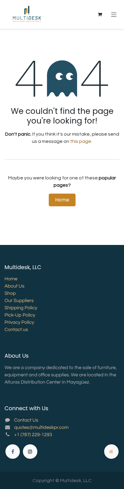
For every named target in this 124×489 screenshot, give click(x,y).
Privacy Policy (19, 322)
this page (80, 141)
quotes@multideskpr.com (41, 427)
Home (62, 199)
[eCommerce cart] (100, 14)
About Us (14, 286)
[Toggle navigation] (114, 14)
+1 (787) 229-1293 (33, 435)
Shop (10, 293)
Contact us (16, 329)
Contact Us (26, 420)
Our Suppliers (19, 300)
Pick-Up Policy (20, 315)
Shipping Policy (21, 308)
